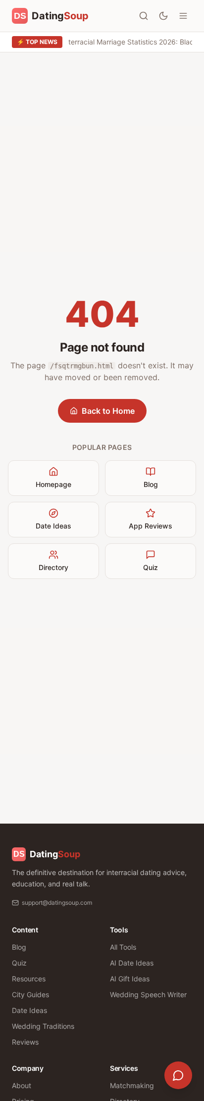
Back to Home (108, 411)
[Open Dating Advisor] (178, 1075)
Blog (151, 484)
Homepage (53, 484)
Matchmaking (132, 1085)
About (21, 1085)
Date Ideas (53, 526)
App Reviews (150, 526)
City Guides (30, 994)
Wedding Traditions (43, 1026)
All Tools (123, 947)
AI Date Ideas (131, 963)
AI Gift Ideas (130, 978)
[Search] (144, 16)
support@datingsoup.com (57, 902)
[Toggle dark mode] (163, 16)
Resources (29, 978)
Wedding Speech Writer (148, 994)
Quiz (150, 567)
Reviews (25, 1042)
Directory (53, 567)
